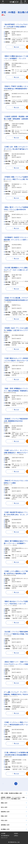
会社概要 (3, 833)
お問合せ (16, 835)
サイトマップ (4, 837)
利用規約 (16, 833)
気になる (16, 47)
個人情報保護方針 (5, 835)
